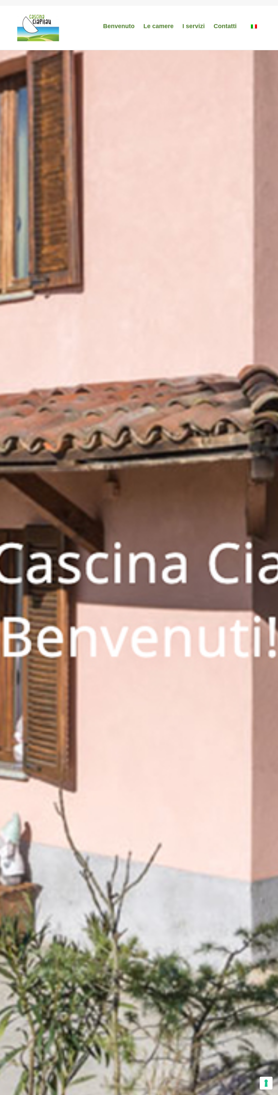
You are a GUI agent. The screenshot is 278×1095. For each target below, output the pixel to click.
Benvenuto (119, 26)
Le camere (158, 26)
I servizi (193, 26)
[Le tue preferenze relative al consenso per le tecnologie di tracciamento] (266, 1083)
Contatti (225, 26)
